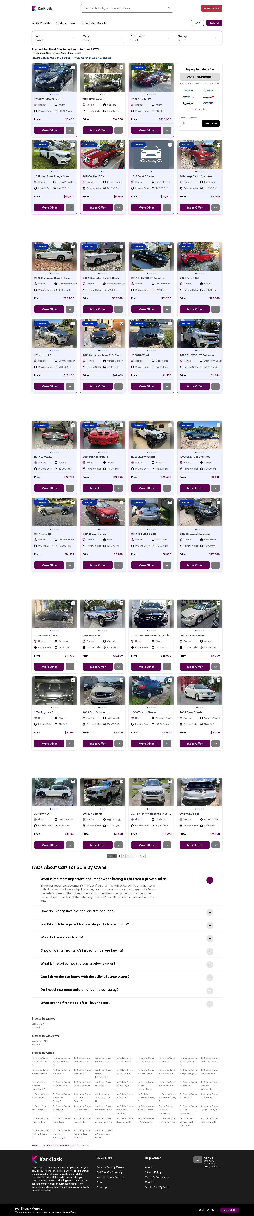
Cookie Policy (69, 1212)
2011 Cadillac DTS (93, 176)
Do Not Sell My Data (157, 1187)
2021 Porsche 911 (141, 99)
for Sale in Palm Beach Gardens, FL (39, 1110)
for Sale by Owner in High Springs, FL (188, 1072)
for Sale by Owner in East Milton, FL (209, 1060)
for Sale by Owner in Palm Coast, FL (82, 1108)
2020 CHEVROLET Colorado (197, 355)
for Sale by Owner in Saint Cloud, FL (209, 1108)
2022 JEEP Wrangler (143, 456)
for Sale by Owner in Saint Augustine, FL (188, 1110)
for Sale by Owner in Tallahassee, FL (103, 1120)
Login (197, 23)
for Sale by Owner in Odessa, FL (124, 1096)
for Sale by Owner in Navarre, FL (40, 1096)
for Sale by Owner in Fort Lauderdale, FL (103, 1073)
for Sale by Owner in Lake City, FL (124, 1084)
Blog (99, 1182)
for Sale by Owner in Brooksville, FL (103, 1060)
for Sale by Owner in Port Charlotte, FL (146, 1110)
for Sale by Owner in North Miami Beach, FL (82, 1098)
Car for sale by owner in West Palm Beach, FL (187, 1122)
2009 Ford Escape (94, 712)
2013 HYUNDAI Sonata (47, 99)
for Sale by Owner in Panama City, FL (103, 1108)
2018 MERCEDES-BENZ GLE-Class (151, 635)
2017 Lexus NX (43, 534)
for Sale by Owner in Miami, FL (188, 1084)
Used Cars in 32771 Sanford (40, 1043)
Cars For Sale (49, 1145)
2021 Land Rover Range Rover (51, 176)
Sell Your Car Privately (109, 1172)
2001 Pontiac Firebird (95, 456)
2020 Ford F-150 (189, 278)
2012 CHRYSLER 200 (143, 534)
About (148, 1167)
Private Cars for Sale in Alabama (91, 57)
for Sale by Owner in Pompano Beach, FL (124, 1110)
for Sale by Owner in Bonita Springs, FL (40, 1061)
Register (214, 23)
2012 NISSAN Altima (192, 635)
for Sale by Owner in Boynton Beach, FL (61, 1061)
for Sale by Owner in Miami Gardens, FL (209, 1085)
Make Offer (49, 130)
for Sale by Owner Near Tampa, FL (124, 1120)
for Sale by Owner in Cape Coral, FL (124, 1060)
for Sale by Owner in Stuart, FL (82, 1120)
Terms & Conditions (157, 1177)
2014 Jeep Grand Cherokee (196, 176)
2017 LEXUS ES (43, 456)
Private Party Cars (66, 22)
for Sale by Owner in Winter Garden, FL (209, 1122)
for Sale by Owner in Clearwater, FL (146, 1060)
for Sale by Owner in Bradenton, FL (82, 1060)
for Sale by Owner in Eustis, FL (82, 1072)
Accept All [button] (229, 1210)
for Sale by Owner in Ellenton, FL (61, 1072)
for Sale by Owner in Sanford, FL (40, 1120)
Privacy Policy (153, 1172)
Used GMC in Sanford (38, 1026)
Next (142, 856)
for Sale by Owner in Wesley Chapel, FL (167, 1122)
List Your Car (213, 8)
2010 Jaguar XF (43, 712)
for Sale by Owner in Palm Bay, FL (209, 1096)
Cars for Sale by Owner (110, 1167)
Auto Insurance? (200, 76)
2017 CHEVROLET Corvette (147, 278)
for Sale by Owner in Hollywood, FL (209, 1072)
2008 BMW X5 (140, 355)
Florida (63, 1145)
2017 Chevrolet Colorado (195, 534)
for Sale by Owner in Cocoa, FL (167, 1060)
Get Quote (211, 123)
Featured (41, 67)
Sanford (74, 1145)
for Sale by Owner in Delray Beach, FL (188, 1061)
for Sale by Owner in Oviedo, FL (188, 1096)
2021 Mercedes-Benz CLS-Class (102, 355)
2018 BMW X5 (42, 813)
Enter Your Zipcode (188, 118)
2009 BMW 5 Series (192, 712)
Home (35, 1145)
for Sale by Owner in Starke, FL (61, 1120)
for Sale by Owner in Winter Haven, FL (40, 1134)
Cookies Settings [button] (208, 1210)
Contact (150, 1182)
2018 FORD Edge (189, 813)
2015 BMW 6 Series (142, 176)
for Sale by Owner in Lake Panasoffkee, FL (146, 1085)
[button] (50, 94)
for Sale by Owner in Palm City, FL (61, 1108)
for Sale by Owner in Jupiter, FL (103, 1084)
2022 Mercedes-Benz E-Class (52, 278)
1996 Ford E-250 (92, 635)
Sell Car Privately (41, 22)
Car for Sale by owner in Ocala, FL (102, 1098)
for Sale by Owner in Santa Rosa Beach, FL (82, 1134)
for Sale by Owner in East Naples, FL (40, 1072)
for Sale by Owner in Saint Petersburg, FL (61, 1134)
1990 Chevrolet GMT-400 (195, 456)
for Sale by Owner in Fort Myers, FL (124, 1072)
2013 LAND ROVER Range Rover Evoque (154, 813)
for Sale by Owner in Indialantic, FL (61, 1084)
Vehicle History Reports (93, 22)
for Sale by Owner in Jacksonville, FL (82, 1084)
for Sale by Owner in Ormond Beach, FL (167, 1098)
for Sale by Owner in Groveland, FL (167, 1072)
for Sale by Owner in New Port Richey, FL (61, 1098)
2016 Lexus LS (42, 355)
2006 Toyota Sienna (143, 712)
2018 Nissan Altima (45, 635)
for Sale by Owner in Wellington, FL (146, 1120)
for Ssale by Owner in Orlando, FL (146, 1098)
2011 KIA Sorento (93, 813)
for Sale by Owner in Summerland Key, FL (103, 1134)
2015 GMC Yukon (93, 99)
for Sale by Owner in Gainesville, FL (146, 1072)
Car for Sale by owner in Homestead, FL (39, 1085)
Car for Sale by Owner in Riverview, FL (166, 1110)
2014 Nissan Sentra (94, 534)
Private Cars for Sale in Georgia (51, 57)
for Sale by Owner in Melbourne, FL (167, 1084)
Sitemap (101, 1187)
